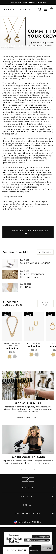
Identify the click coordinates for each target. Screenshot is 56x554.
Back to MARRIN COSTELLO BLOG (30, 232)
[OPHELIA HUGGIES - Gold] (31, 354)
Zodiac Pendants (40, 179)
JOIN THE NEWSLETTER (27, 514)
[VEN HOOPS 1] (53, 354)
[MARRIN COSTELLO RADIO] (28, 439)
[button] (16, 550)
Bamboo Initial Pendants (17, 179)
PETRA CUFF (27, 287)
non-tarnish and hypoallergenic (16, 189)
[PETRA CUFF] (10, 287)
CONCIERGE (27, 488)
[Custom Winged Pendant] (10, 263)
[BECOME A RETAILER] (28, 385)
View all (45, 252)
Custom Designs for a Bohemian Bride (32, 275)
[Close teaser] (30, 546)
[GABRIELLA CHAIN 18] (9, 357)
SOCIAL (27, 505)
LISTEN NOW (28, 469)
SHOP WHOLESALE (28, 418)
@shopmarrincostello (12, 209)
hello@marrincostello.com (20, 201)
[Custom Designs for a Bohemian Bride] (10, 274)
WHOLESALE (27, 496)
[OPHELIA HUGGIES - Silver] (37, 354)
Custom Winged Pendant (35, 263)
